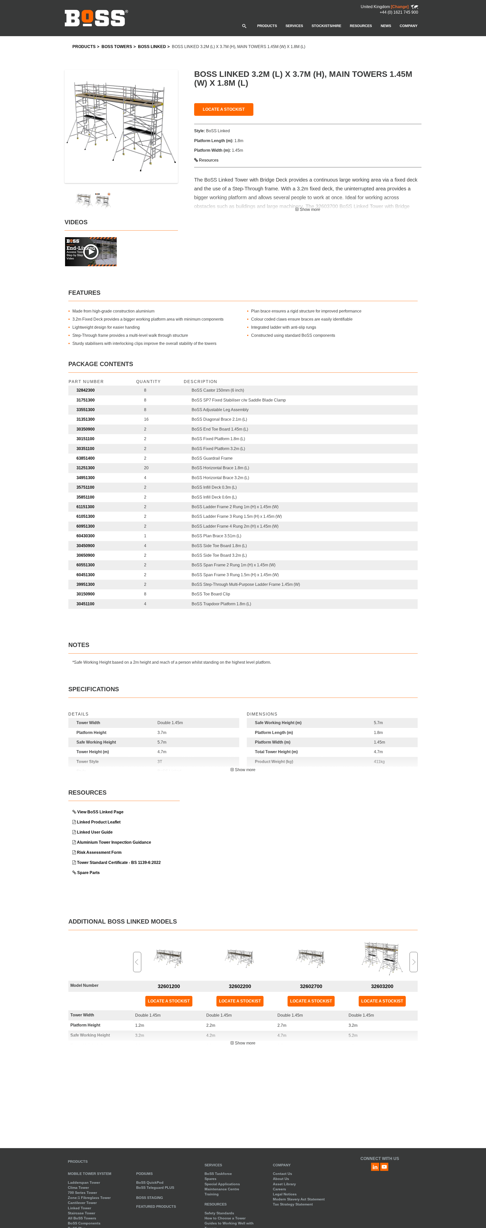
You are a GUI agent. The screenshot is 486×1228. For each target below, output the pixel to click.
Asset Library (284, 1184)
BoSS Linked (152, 46)
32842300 (85, 390)
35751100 (85, 487)
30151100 (85, 439)
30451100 (85, 604)
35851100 (85, 497)
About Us (281, 1179)
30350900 (85, 429)
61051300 (85, 516)
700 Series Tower (82, 1193)
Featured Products (156, 1206)
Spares (210, 1179)
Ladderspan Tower (84, 1182)
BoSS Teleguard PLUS (155, 1188)
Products (84, 46)
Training (212, 1194)
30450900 (85, 546)
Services (213, 1165)
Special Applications (222, 1184)
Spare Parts (88, 872)
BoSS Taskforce (218, 1174)
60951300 (85, 526)
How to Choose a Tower (225, 1218)
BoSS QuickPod (150, 1182)
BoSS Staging (149, 1198)
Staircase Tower (81, 1213)
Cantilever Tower (82, 1203)
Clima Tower (78, 1188)
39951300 (85, 584)
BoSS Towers (117, 46)
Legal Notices (285, 1194)
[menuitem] (267, 25)
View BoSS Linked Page (100, 812)
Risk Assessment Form (99, 852)
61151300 (85, 507)
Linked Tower (79, 1208)
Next (414, 962)
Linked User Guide (95, 832)
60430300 (85, 536)
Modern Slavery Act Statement (299, 1199)
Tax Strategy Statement (293, 1204)
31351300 (85, 419)
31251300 (85, 468)
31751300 (85, 400)
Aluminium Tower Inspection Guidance (114, 842)
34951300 (85, 478)
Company (282, 1165)
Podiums (144, 1174)
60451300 (85, 575)
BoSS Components (84, 1223)
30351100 (85, 448)
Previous (137, 962)
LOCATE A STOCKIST (224, 109)
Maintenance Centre (222, 1189)
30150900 (85, 594)
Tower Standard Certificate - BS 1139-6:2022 (119, 862)
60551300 (85, 565)
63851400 (85, 458)
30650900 (85, 555)
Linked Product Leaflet (98, 822)
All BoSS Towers (82, 1218)
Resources (208, 160)
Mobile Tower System (89, 1174)
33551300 (85, 410)
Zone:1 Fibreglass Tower (89, 1198)
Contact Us (282, 1174)
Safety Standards (219, 1213)
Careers (279, 1189)
